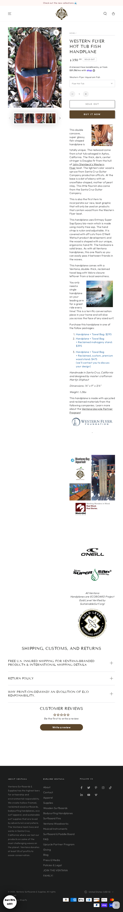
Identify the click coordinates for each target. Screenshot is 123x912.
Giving (47, 849)
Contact (48, 792)
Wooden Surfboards (55, 808)
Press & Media (51, 860)
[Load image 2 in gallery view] (29, 118)
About (47, 787)
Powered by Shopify (17, 900)
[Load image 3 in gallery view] (40, 118)
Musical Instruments (55, 828)
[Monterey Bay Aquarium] (92, 499)
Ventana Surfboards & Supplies (31, 891)
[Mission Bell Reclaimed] (92, 516)
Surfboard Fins (52, 818)
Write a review (61, 727)
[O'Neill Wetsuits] (92, 556)
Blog (46, 854)
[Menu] (9, 13)
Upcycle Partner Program (59, 844)
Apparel (48, 797)
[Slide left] (9, 118)
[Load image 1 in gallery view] (19, 118)
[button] (105, 13)
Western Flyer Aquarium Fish (85, 77)
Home (72, 33)
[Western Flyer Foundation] (92, 422)
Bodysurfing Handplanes (58, 813)
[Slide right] (59, 118)
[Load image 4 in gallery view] (50, 118)
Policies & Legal (52, 865)
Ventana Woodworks (56, 823)
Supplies (48, 802)
